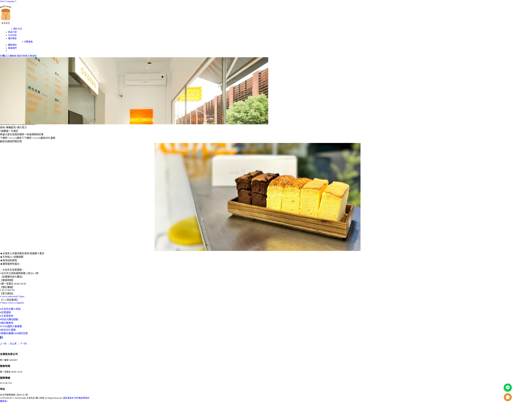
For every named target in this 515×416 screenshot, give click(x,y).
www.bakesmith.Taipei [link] (13, 296)
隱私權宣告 (68, 398)
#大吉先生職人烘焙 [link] (10, 309)
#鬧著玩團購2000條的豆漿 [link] (14, 333)
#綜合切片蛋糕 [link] (8, 330)
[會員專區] (8, 56)
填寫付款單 (22, 56)
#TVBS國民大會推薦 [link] (11, 326)
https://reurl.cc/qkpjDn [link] (13, 302)
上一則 (3, 344)
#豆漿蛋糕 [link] (5, 312)
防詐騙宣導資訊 (81, 398)
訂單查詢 (32, 56)
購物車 (13, 56)
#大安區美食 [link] (6, 316)
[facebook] (3, 56)
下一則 (23, 344)
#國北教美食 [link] (6, 323)
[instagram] (1, 56)
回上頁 (13, 344)
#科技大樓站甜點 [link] (9, 319)
